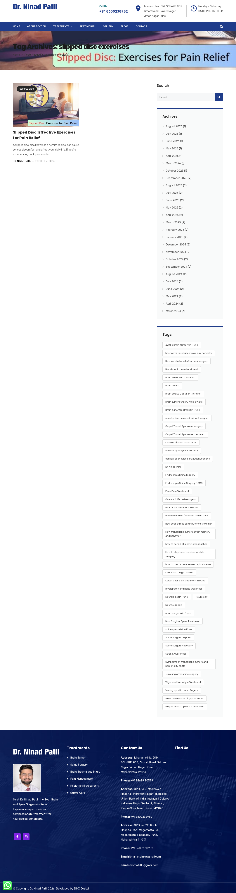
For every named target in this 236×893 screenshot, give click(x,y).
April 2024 (172, 303)
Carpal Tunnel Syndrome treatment (185, 434)
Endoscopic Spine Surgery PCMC (184, 483)
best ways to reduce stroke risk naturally (188, 353)
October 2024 (174, 259)
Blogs (125, 26)
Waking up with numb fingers (181, 690)
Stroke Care (77, 792)
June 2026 (172, 141)
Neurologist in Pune (176, 596)
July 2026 (172, 133)
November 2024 (176, 252)
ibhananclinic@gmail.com (145, 856)
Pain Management (81, 778)
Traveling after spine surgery (181, 674)
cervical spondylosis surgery (181, 450)
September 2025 (176, 178)
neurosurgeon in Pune (178, 613)
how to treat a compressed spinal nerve (188, 564)
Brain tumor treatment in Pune (182, 410)
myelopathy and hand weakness (183, 588)
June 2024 (172, 289)
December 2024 (176, 244)
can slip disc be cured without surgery (187, 418)
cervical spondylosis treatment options (187, 458)
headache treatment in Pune (181, 507)
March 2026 (173, 163)
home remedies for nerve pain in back (186, 515)
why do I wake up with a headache (184, 706)
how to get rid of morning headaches (186, 544)
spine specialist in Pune (178, 629)
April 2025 (172, 215)
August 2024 (174, 274)
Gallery (108, 26)
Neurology (201, 596)
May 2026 (172, 148)
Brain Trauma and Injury (85, 771)
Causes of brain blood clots (181, 442)
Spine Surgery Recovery (179, 645)
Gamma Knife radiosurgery (180, 499)
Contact (141, 26)
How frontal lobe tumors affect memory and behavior (187, 533)
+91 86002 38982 (142, 848)
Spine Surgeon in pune (178, 637)
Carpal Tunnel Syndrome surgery (184, 426)
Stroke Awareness (175, 653)
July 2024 (172, 281)
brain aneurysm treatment (180, 377)
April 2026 (172, 156)
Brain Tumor (78, 757)
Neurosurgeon (173, 605)
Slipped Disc (27, 89)
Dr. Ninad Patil (22, 161)
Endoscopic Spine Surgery (180, 475)
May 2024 (172, 296)
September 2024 (176, 266)
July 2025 (172, 192)
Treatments (61, 26)
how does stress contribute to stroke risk (188, 523)
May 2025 (172, 207)
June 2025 (172, 200)
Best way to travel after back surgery (186, 361)
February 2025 (175, 229)
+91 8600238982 (113, 11)
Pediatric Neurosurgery (84, 785)
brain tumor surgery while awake (184, 401)
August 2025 (174, 185)
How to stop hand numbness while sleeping (184, 554)
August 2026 (174, 126)
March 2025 (173, 222)
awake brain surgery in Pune (181, 345)
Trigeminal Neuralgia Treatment (183, 682)
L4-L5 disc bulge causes (179, 572)
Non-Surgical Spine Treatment (182, 621)
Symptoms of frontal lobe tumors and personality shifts (186, 663)
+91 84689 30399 (142, 780)
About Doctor (36, 26)
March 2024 (173, 311)
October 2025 (174, 170)
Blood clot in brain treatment (181, 369)
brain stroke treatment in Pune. (183, 393)
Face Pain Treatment (177, 491)
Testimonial (87, 26)
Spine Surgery (79, 764)
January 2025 (174, 237)
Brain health (172, 385)
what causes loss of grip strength (184, 698)
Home (16, 26)
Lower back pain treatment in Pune (185, 580)
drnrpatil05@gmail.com (143, 865)
